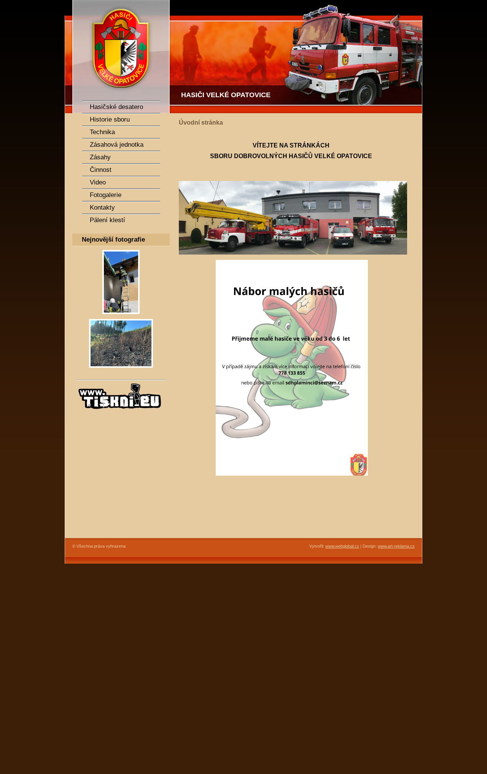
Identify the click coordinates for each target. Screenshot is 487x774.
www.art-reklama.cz (396, 546)
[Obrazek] (121, 316)
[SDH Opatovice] (296, 56)
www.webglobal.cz (342, 546)
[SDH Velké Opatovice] (118, 56)
